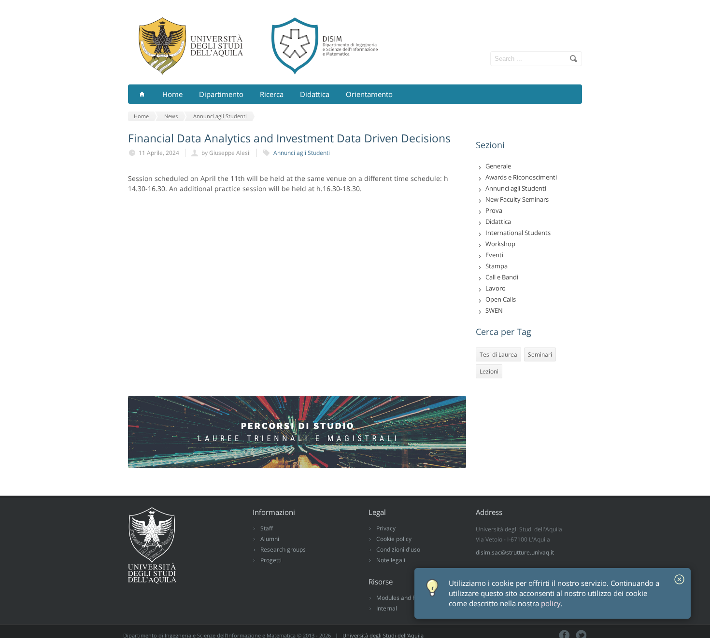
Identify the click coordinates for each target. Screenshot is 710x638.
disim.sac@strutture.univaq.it (515, 552)
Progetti (271, 560)
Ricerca (272, 94)
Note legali (390, 560)
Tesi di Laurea (498, 354)
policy (551, 603)
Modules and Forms (402, 598)
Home (172, 94)
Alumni (269, 539)
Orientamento (369, 94)
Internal (386, 608)
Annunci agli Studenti (301, 153)
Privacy (386, 528)
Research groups (283, 549)
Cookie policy (394, 539)
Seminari (540, 354)
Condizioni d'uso (398, 549)
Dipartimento (221, 94)
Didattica (314, 94)
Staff (266, 528)
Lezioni (489, 371)
